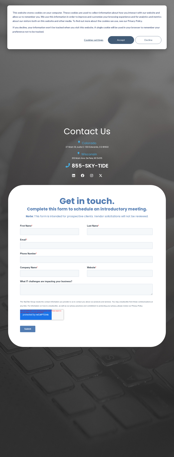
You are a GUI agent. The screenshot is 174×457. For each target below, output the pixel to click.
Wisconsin (89, 154)
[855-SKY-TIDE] (68, 165)
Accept (121, 39)
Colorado (89, 143)
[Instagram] (91, 175)
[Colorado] (79, 142)
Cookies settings (93, 39)
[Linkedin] (73, 175)
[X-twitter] (100, 175)
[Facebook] (82, 175)
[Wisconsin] (78, 153)
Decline (148, 39)
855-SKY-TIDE (90, 165)
